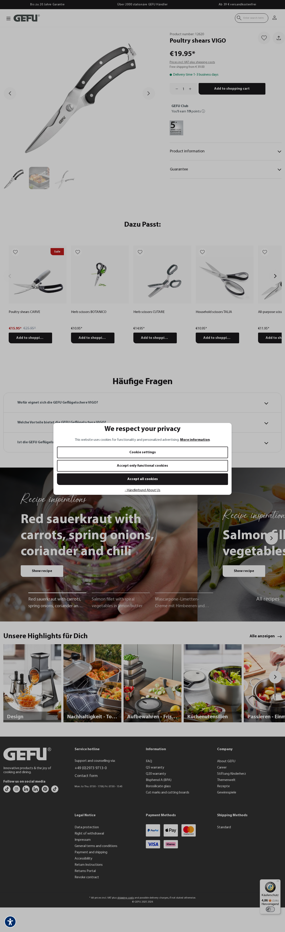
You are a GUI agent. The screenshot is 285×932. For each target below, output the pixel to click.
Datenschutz (95, 511)
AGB (106, 511)
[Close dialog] (224, 411)
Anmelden (99, 482)
